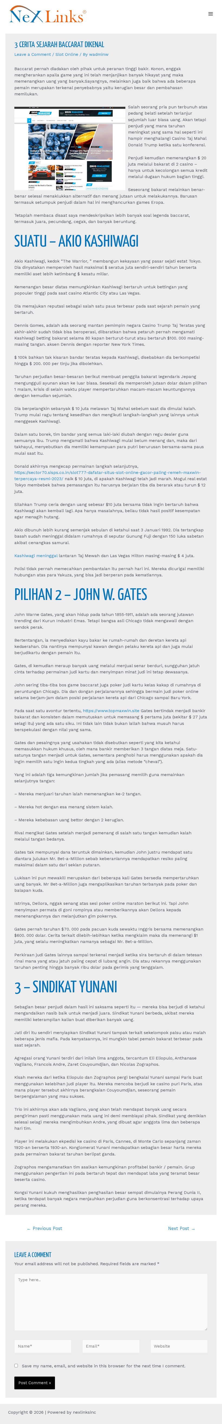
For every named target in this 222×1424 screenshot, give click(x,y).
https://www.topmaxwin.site (111, 710)
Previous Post (44, 1228)
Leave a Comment (32, 54)
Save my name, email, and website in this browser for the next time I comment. (103, 1366)
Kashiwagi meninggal (35, 555)
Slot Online (67, 54)
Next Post (181, 1228)
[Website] (179, 1347)
